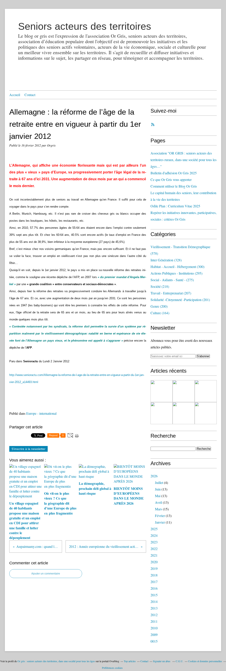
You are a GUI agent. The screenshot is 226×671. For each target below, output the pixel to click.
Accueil (14, 94)
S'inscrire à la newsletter (28, 449)
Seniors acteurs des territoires (84, 26)
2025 (154, 528)
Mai (157, 495)
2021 (154, 555)
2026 (154, 476)
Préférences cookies (112, 667)
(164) (160, 312)
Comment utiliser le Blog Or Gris (174, 186)
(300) (177, 266)
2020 (154, 561)
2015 (154, 595)
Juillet (159, 482)
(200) (159, 306)
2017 (154, 581)
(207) (171, 293)
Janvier (160, 522)
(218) (160, 286)
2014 (154, 601)
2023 (154, 542)
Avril (158, 502)
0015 (154, 641)
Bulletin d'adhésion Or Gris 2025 (174, 173)
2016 (154, 588)
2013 (154, 608)
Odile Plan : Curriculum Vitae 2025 (175, 206)
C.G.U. (179, 661)
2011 (154, 621)
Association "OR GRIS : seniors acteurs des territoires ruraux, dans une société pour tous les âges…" (184, 160)
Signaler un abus (162, 661)
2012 (154, 614)
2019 (154, 568)
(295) (176, 273)
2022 (154, 548)
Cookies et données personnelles (205, 661)
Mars (158, 509)
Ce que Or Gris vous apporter (171, 179)
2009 (154, 634)
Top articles (130, 661)
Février (160, 515)
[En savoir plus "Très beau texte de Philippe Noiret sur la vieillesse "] (162, 413)
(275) (172, 279)
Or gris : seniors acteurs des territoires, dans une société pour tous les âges (56, 661)
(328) (166, 260)
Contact (29, 94)
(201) (180, 299)
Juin (158, 489)
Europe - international (41, 413)
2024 (154, 535)
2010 (154, 628)
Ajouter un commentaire (45, 573)
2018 (154, 575)
